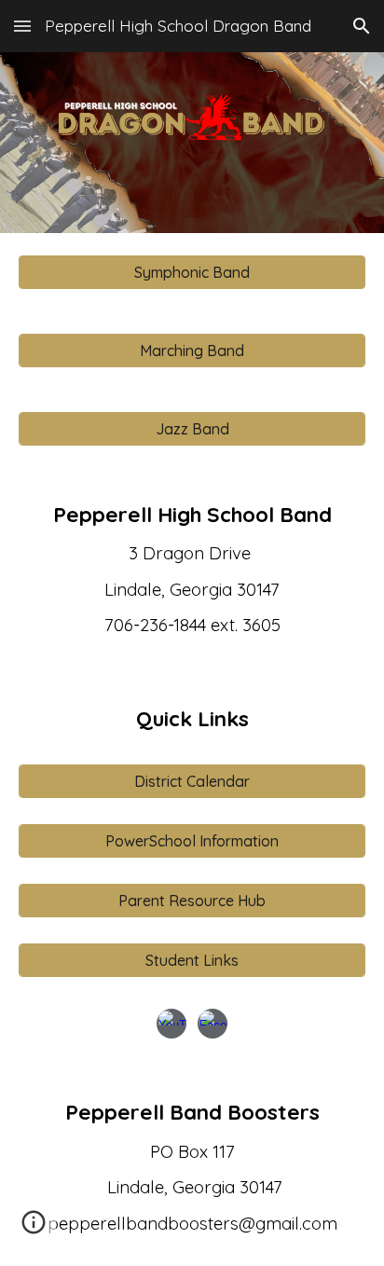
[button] (22, 25)
